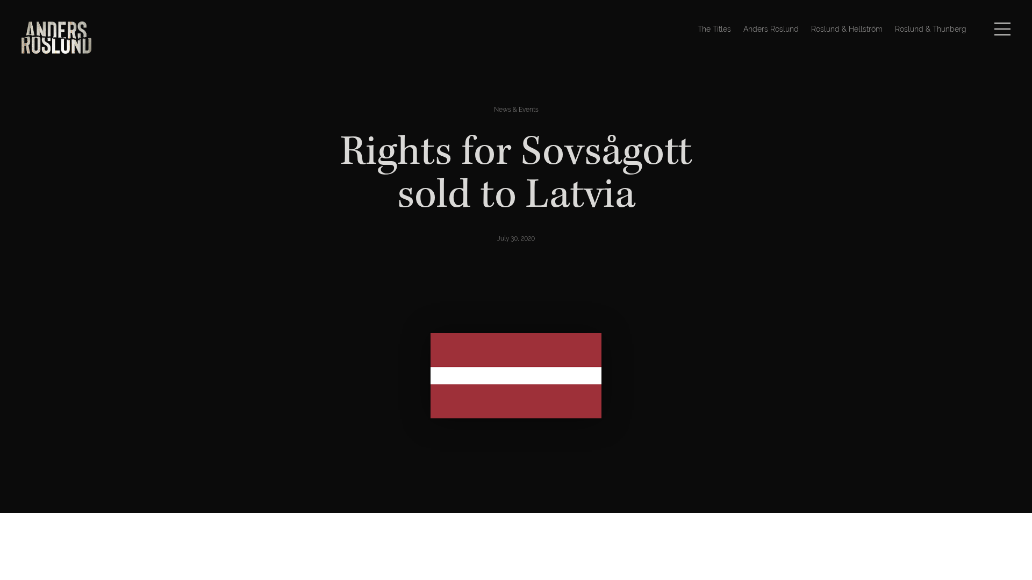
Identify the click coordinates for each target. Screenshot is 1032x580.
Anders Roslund (771, 29)
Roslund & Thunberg (930, 29)
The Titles (714, 29)
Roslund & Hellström (847, 29)
